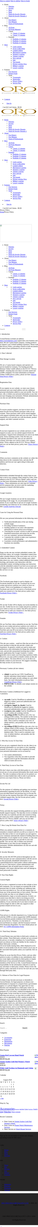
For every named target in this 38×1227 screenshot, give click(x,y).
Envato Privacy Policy (11, 799)
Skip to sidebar (15, 1)
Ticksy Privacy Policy (21, 820)
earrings (21, 1109)
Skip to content (5, 1)
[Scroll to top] (1, 1226)
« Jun (2, 1098)
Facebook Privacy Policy (8, 593)
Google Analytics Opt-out (12, 506)
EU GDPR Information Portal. (14, 926)
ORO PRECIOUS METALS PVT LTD (15, 1203)
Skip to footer (25, 1)
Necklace (30, 1109)
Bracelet (17, 1109)
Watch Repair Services (23, 1129)
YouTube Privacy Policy (8, 634)
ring (1, 1111)
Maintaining (8, 1041)
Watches (7, 1045)
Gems (26, 1109)
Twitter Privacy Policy (16, 612)
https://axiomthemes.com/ (8, 341)
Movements (8, 1043)
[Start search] (24, 329)
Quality (35, 1109)
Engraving (7, 1039)
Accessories (8, 1037)
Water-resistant (16, 1112)
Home (2, 212)
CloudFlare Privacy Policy (13, 682)
